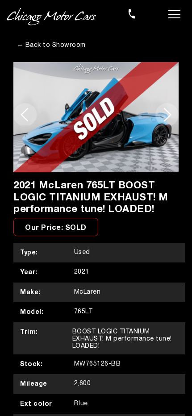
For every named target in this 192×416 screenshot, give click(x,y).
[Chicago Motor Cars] (51, 17)
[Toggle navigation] (174, 13)
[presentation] (25, 114)
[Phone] (132, 14)
